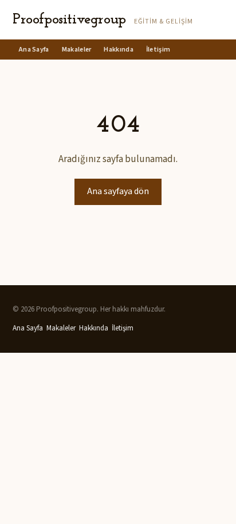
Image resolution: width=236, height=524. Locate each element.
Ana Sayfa (34, 49)
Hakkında (118, 49)
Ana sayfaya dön (118, 191)
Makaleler (77, 49)
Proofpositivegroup (69, 19)
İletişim (158, 49)
